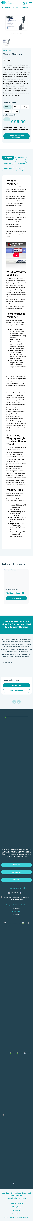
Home (4, 7)
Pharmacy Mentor (20, 1198)
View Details (16, 598)
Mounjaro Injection (12, 589)
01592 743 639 (14, 892)
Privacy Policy (16, 1207)
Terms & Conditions (16, 1204)
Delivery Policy (16, 1214)
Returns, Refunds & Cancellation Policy (16, 1217)
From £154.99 (15, 593)
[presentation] (14, 702)
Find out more (16, 685)
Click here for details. (20, 856)
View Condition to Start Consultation (16, 136)
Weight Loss (10, 7)
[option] (16, 23)
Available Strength (9, 103)
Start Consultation (16, 691)
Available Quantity (9, 115)
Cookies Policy (16, 1210)
